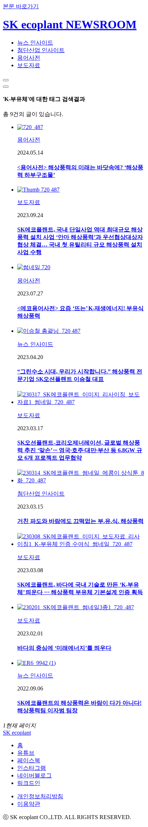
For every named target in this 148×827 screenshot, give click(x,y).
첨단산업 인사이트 (41, 50)
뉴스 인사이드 (35, 43)
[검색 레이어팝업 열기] (6, 80)
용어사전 (28, 58)
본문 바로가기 (21, 6)
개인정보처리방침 (40, 796)
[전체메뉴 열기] (6, 87)
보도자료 (28, 65)
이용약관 (28, 804)
